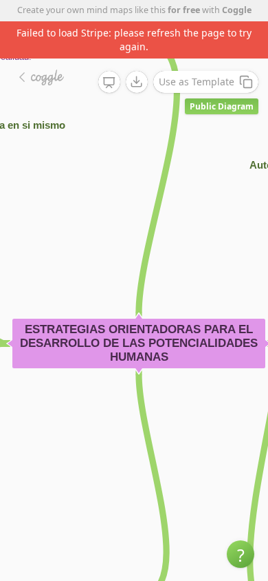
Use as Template (196, 81)
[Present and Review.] (109, 83)
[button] (240, 554)
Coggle (237, 10)
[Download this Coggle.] (137, 82)
